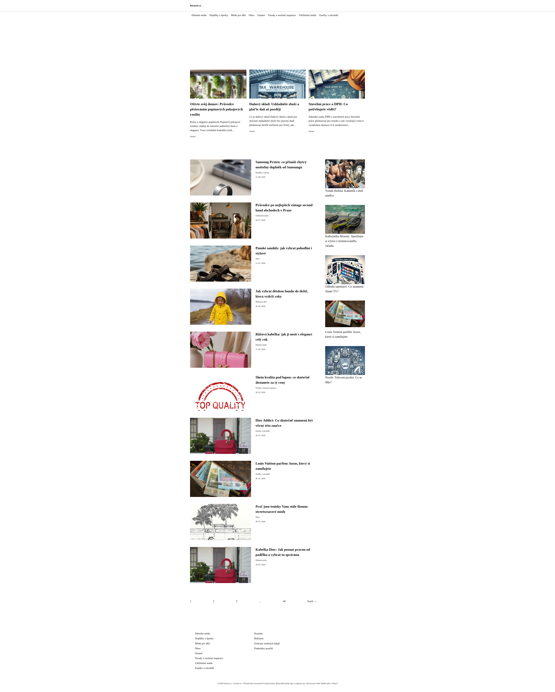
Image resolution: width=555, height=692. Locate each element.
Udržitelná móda (307, 15)
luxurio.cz (195, 5)
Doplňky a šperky (218, 15)
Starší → (312, 601)
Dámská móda (199, 15)
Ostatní (261, 15)
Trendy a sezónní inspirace (282, 15)
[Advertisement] (277, 39)
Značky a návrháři (328, 15)
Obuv (252, 15)
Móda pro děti (238, 15)
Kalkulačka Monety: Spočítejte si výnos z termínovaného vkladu (344, 241)
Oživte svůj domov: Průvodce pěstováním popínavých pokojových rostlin (216, 109)
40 (284, 601)
